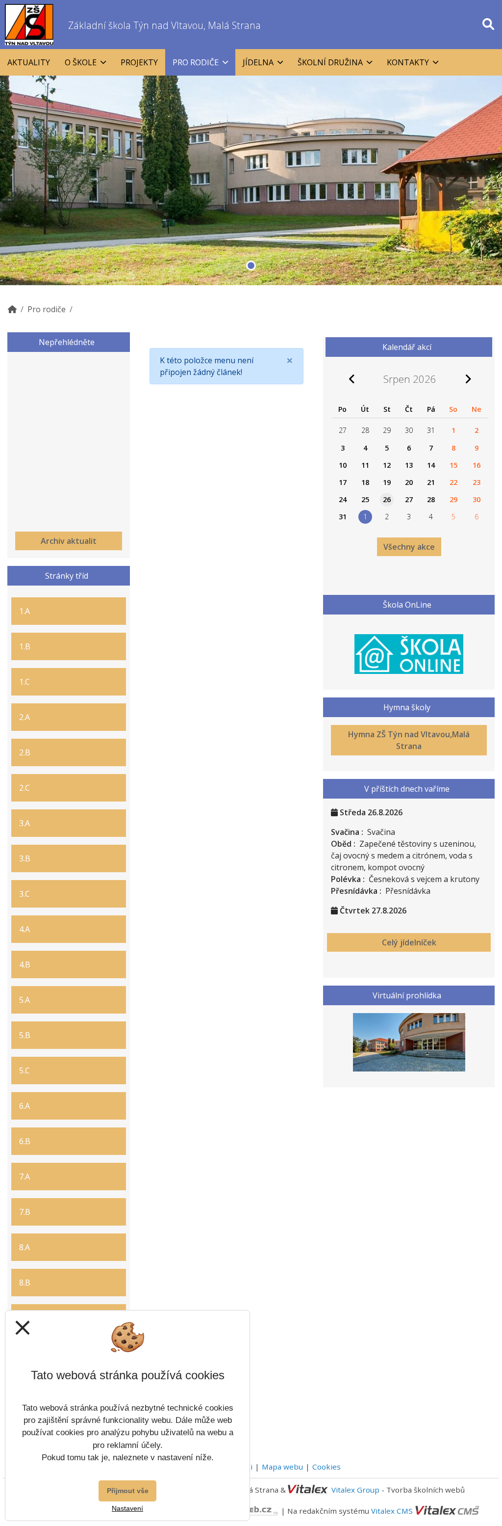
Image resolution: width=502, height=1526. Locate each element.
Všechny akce (409, 546)
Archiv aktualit (69, 540)
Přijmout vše (128, 1491)
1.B (24, 646)
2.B (24, 752)
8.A (24, 1247)
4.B (24, 964)
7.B (24, 1211)
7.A (24, 1176)
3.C (24, 893)
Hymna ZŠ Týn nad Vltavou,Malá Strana (409, 740)
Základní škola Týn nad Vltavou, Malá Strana (164, 25)
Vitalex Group (355, 1490)
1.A (24, 611)
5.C (24, 1070)
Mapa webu (282, 1467)
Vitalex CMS (392, 1511)
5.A (24, 999)
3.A (24, 823)
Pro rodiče (46, 309)
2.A (24, 717)
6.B (24, 1141)
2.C (24, 787)
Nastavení (127, 1508)
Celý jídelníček (409, 942)
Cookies (326, 1467)
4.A (24, 929)
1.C (24, 681)
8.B (24, 1282)
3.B (24, 858)
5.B (24, 1035)
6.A (24, 1105)
